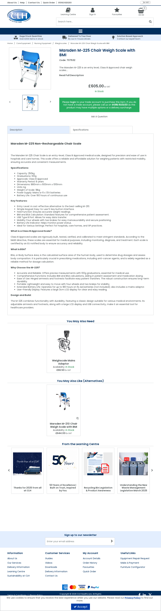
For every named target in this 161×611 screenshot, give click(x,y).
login (73, 102)
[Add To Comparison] (77, 418)
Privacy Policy (36, 595)
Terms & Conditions (16, 595)
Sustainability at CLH (18, 575)
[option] (30, 68)
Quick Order (49, 2)
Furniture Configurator (133, 567)
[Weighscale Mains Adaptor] (63, 341)
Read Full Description (71, 75)
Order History (90, 563)
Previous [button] (9, 103)
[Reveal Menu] (80, 31)
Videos (48, 563)
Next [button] (50, 103)
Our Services (14, 563)
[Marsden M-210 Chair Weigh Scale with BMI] (63, 401)
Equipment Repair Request (135, 558)
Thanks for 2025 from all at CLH (28, 489)
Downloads (51, 567)
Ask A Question (99, 116)
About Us (12, 2)
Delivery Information (18, 567)
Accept (82, 607)
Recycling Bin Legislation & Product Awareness (98, 489)
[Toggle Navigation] (80, 31)
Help (22, 2)
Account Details (91, 558)
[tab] (38, 130)
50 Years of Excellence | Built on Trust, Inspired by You (63, 487)
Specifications (81, 129)
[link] (139, 595)
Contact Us (34, 2)
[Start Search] (150, 22)
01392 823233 (65, 2)
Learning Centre (16, 571)
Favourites (88, 567)
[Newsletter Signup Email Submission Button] (112, 541)
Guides (49, 558)
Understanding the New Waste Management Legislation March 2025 (133, 487)
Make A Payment (130, 563)
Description (16, 129)
